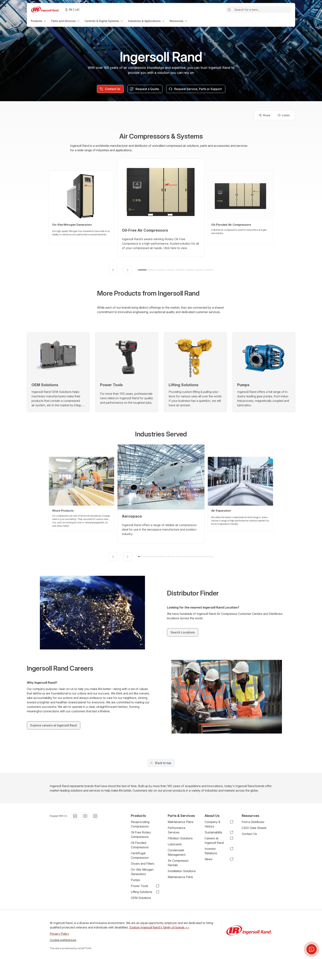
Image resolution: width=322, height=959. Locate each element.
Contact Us (249, 834)
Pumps (135, 880)
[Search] (229, 9)
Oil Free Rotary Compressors (141, 834)
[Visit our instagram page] (95, 815)
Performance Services (176, 830)
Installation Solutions (182, 871)
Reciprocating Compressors (140, 824)
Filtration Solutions (180, 838)
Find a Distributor (253, 822)
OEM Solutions (141, 898)
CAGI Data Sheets (254, 828)
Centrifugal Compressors (140, 855)
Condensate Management (176, 852)
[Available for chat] (311, 949)
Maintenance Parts (180, 877)
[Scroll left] (113, 270)
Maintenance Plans (180, 822)
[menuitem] (39, 21)
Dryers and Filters (142, 863)
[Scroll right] (127, 270)
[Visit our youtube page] (85, 815)
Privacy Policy (59, 934)
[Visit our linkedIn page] (75, 815)
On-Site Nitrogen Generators (142, 872)
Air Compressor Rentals (178, 863)
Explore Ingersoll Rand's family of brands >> (159, 927)
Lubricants (175, 844)
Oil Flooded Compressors (140, 845)
